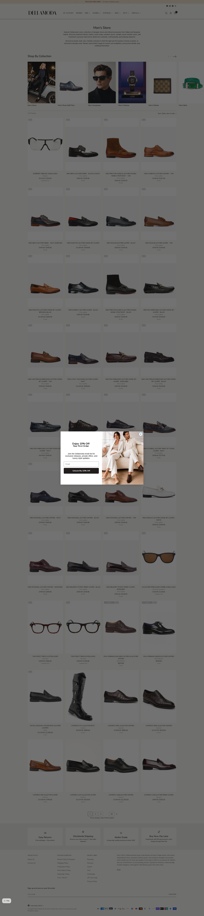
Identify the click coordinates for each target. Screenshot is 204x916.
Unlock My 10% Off (81, 470)
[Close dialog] (141, 434)
